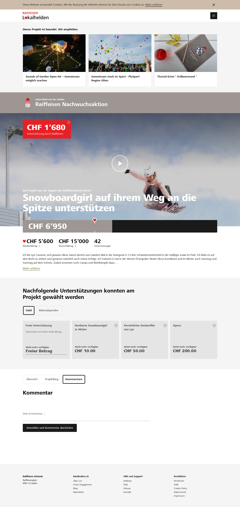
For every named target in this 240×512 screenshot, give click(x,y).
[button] (213, 15)
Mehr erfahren (153, 4)
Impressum (179, 496)
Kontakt (127, 492)
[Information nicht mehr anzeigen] (213, 5)
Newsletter (78, 492)
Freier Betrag (39, 351)
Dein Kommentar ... (34, 413)
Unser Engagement (82, 484)
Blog (75, 488)
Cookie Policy (180, 488)
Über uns (77, 481)
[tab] (29, 310)
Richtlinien (179, 481)
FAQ (125, 484)
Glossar (127, 488)
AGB (176, 484)
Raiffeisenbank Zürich (77, 190)
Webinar (127, 481)
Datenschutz (180, 492)
